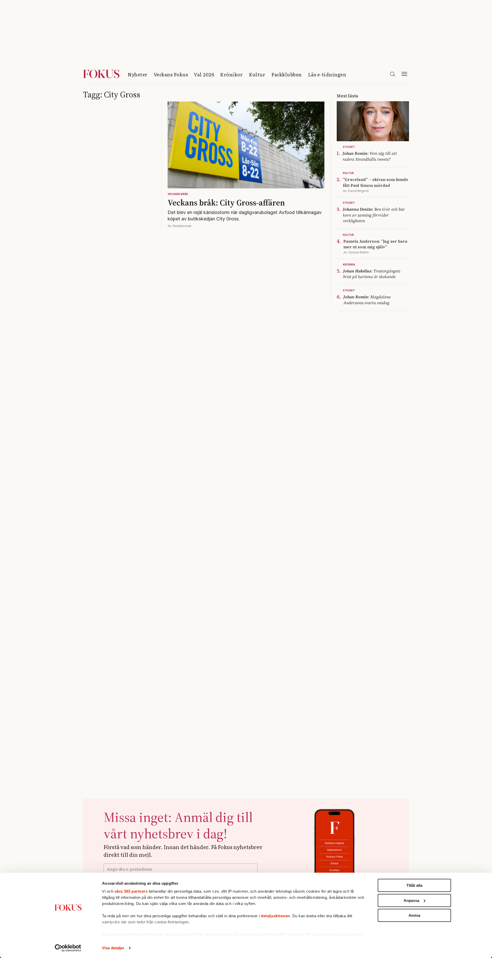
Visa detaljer (113, 948)
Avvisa (414, 915)
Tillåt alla (414, 885)
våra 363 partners (131, 891)
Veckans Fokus (171, 74)
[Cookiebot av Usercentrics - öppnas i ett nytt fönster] (68, 948)
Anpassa (411, 900)
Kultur (257, 74)
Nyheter (138, 74)
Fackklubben (286, 74)
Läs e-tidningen (327, 74)
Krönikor (231, 74)
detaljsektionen (275, 916)
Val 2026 (204, 74)
